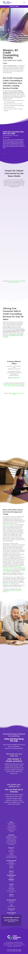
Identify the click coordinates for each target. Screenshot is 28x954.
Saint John (11, 902)
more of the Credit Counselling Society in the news (17, 281)
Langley (13, 385)
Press (15, 829)
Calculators (11, 850)
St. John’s (11, 914)
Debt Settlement (11, 839)
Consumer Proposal (11, 843)
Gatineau (11, 896)
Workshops (11, 852)
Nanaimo (11, 867)
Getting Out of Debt (11, 836)
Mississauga (11, 888)
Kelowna (11, 868)
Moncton (11, 901)
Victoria (11, 865)
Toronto (11, 887)
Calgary (11, 873)
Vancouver (11, 861)
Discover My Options (14, 808)
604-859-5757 (14, 335)
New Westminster (11, 863)
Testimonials (11, 827)
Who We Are (11, 824)
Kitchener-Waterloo (11, 891)
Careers (11, 831)
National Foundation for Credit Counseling (12, 567)
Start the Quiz (14, 778)
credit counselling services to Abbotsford (13, 384)
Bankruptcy (11, 844)
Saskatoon (11, 876)
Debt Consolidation (11, 841)
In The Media (9, 829)
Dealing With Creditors (11, 837)
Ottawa (11, 885)
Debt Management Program (10, 524)
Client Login (11, 830)
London (11, 892)
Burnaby (11, 862)
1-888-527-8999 (13, 6)
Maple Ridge (7, 385)
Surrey (11, 864)
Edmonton (11, 872)
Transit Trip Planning (16, 393)
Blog (11, 853)
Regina (11, 878)
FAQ (11, 849)
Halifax (11, 910)
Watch (11, 216)
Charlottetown (11, 906)
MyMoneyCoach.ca (11, 856)
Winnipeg (11, 880)
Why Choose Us (11, 823)
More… (22, 943)
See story (17, 244)
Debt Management (11, 840)
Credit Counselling (11, 826)
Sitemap (11, 854)
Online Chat (9, 631)
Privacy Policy (9, 942)
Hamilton (11, 889)
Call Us (20, 631)
